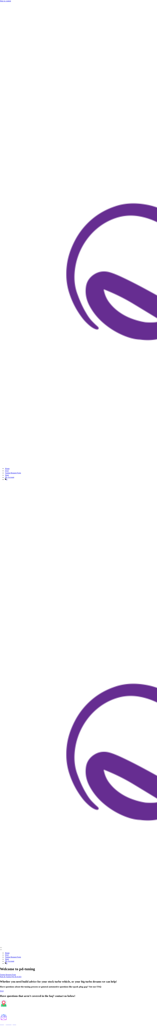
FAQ (7, 471)
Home (7, 469)
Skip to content (5, 1)
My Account (9, 477)
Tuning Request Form (13, 473)
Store (7, 475)
